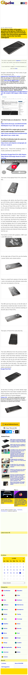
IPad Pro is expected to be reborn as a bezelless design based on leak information (18, 470)
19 (13, 573)
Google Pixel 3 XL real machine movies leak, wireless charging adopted (17, 465)
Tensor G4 (4, 397)
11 (10, 570)
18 (10, 573)
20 (17, 573)
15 (23, 570)
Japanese (18, 60)
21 (20, 573)
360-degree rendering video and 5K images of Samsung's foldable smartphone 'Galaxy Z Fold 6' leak (18, 440)
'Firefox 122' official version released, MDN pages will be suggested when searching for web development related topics (20, 502)
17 (7, 573)
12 (13, 570)
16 (4, 573)
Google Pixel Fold (6, 369)
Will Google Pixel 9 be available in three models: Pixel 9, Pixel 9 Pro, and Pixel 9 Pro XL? (18, 445)
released (3, 76)
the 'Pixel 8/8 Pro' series (13, 76)
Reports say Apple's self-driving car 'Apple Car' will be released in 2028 (7, 501)
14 (20, 570)
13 (17, 570)
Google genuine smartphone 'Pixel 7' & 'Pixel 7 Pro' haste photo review (18, 460)
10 (7, 570)
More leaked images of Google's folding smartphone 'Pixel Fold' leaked (17, 483)
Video (14, 509)
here (16, 68)
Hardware (19, 509)
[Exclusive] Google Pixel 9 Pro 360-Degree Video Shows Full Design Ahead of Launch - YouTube (13, 156)
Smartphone (4, 511)
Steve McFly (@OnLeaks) (11, 80)
